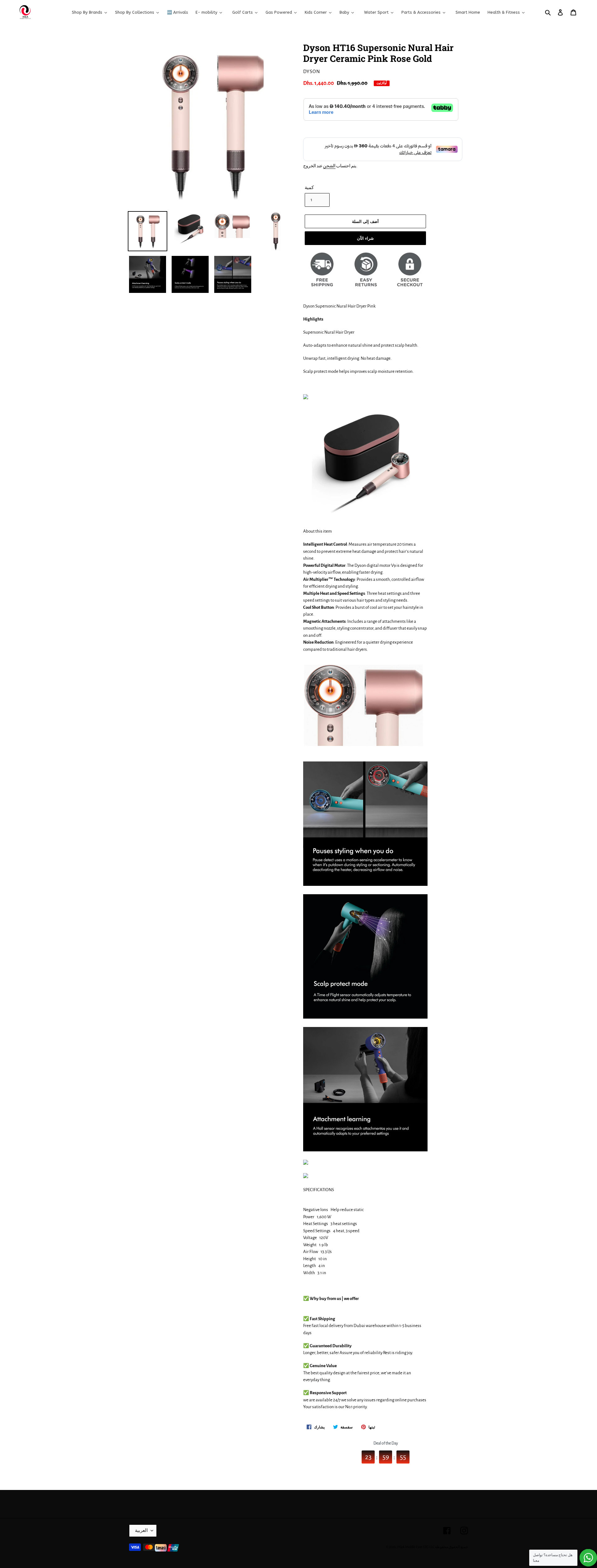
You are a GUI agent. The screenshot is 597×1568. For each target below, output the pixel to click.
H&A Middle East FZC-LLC (415, 1547)
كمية (309, 187)
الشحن (329, 166)
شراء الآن (365, 238)
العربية (141, 1530)
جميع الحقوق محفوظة (451, 1547)
